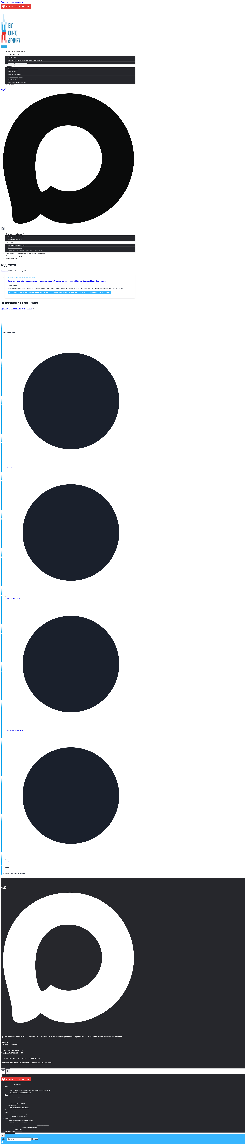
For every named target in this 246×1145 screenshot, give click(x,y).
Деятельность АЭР (13, 598)
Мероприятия (12, 258)
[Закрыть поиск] (3, 1135)
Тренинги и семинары (15, 248)
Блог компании (13, 69)
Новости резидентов (14, 74)
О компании (12, 57)
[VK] (2, 90)
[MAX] (68, 226)
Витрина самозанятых (15, 52)
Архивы (6, 873)
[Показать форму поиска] (3, 228)
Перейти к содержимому (12, 2)
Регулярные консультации (16, 245)
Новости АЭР (12, 71)
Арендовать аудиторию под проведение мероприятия (25, 250)
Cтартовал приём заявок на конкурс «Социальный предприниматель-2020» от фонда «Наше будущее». (57, 281)
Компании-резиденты (15, 239)
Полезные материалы (15, 730)
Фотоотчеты (12, 79)
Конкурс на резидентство (16, 237)
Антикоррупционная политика (17, 63)
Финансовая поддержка (16, 256)
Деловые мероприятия (15, 77)
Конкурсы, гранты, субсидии (17, 82)
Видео (9, 862)
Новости (34, 277)
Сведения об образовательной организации (25, 253)
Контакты (10, 85)
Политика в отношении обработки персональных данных (26, 1063)
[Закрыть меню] (1, 1075)
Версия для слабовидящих (17, 6)
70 (30, 309)
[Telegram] (5, 90)
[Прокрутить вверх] (3, 1071)
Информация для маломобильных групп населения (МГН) (25, 60)
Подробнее (59, 292)
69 (28, 309)
